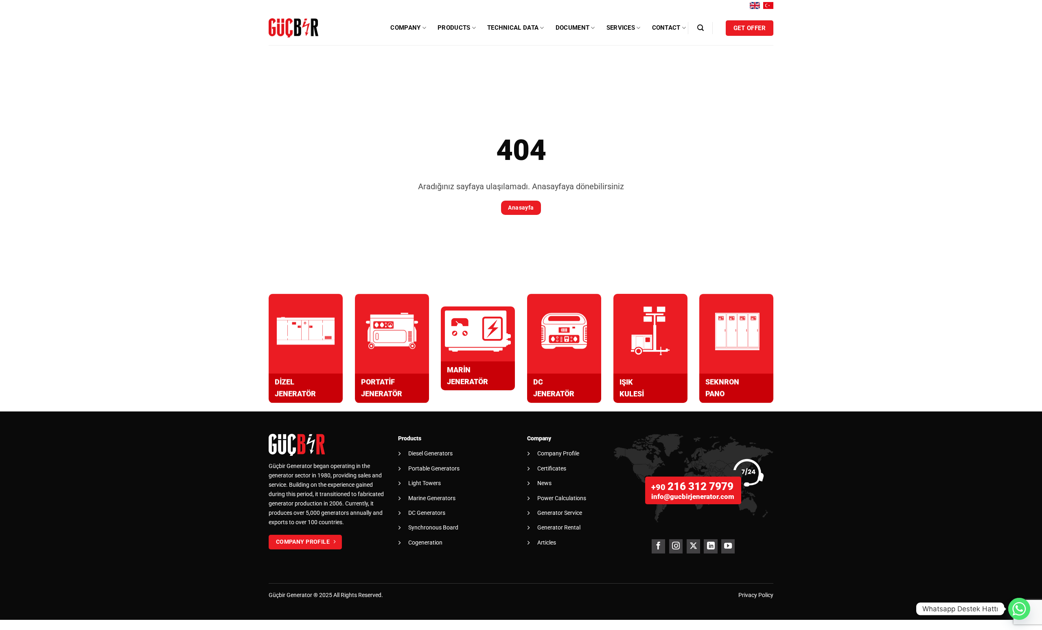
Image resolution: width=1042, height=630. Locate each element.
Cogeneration (425, 542)
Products (454, 27)
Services (620, 27)
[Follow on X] (693, 546)
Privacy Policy (755, 595)
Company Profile (558, 453)
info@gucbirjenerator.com (692, 496)
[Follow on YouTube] (728, 546)
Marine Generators (431, 498)
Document (572, 27)
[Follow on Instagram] (676, 546)
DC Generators (426, 513)
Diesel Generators (430, 453)
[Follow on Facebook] (658, 546)
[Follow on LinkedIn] (710, 546)
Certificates (551, 468)
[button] (700, 28)
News (544, 483)
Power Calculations (561, 498)
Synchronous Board (433, 527)
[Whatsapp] (1019, 609)
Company (405, 27)
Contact (666, 27)
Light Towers (424, 483)
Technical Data (513, 27)
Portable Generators (434, 468)
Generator (299, 595)
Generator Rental (558, 527)
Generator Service (559, 513)
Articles (546, 542)
